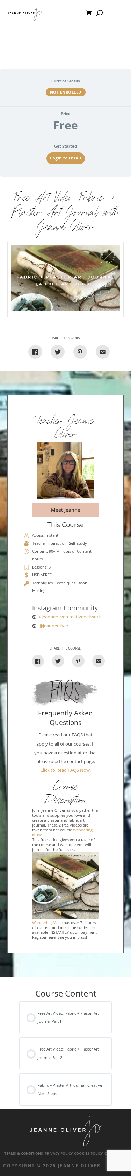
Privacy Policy (59, 1153)
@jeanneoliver (53, 626)
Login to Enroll (65, 158)
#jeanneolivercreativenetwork (70, 617)
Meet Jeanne (65, 510)
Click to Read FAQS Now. (65, 770)
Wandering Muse (47, 922)
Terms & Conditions (23, 1153)
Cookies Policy (88, 1153)
